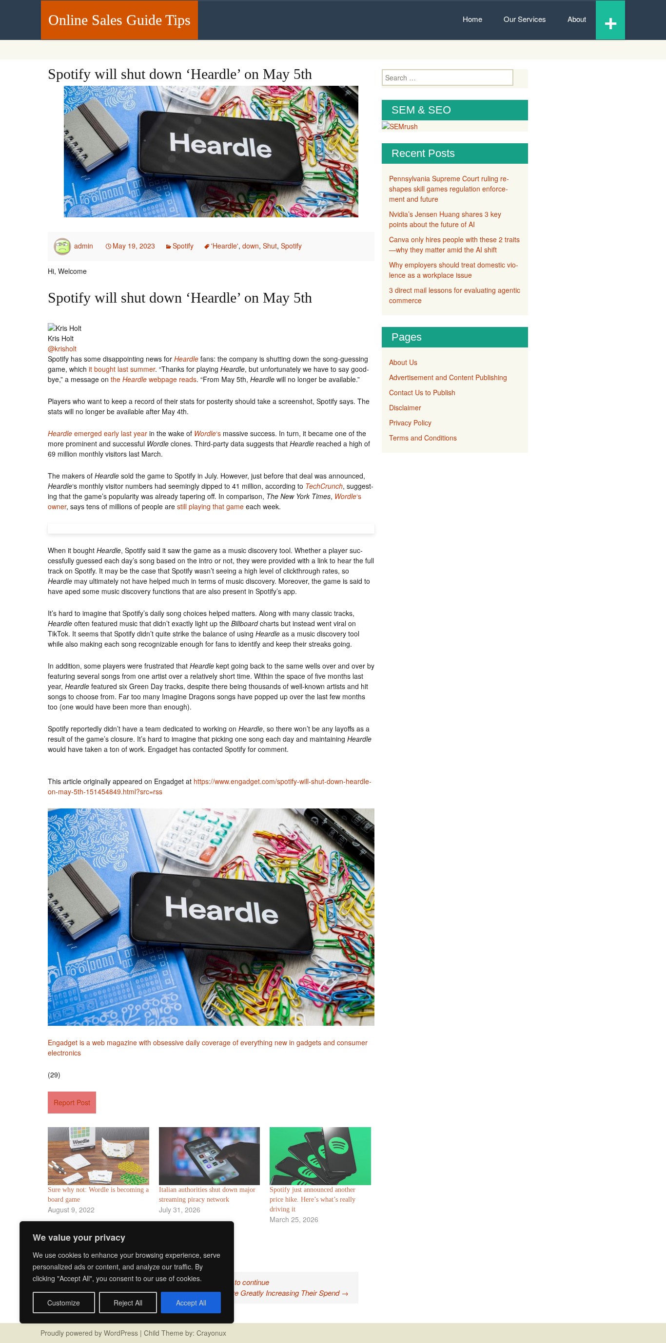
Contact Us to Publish (422, 392)
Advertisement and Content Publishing (448, 377)
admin (83, 245)
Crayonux (210, 1333)
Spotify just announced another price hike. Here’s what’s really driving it (312, 1199)
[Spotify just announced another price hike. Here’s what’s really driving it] (320, 1156)
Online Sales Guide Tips (119, 20)
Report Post (72, 1102)
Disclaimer (405, 407)
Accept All (191, 1302)
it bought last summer (122, 369)
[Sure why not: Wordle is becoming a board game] (98, 1156)
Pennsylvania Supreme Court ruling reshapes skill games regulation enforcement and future (449, 188)
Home (472, 19)
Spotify (183, 245)
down (250, 245)
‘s (207, 433)
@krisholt (62, 348)
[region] (127, 1272)
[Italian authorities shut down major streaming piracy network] (209, 1156)
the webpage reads (153, 379)
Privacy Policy (410, 422)
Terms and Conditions (423, 437)
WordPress (121, 1333)
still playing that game (210, 506)
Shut (270, 245)
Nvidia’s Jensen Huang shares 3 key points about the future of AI (445, 219)
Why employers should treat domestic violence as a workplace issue (453, 270)
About (577, 19)
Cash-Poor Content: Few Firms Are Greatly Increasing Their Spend (238, 1292)
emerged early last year (97, 433)
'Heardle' (224, 245)
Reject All (128, 1302)
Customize (63, 1302)
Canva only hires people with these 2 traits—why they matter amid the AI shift (454, 244)
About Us (403, 362)
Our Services (525, 19)
